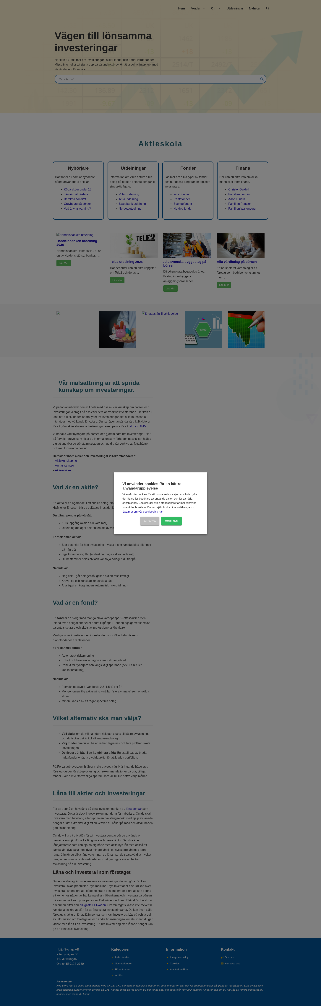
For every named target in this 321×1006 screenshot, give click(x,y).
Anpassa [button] (150, 521)
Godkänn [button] (171, 521)
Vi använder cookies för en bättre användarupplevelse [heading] (151, 486)
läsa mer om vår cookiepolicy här (142, 511)
